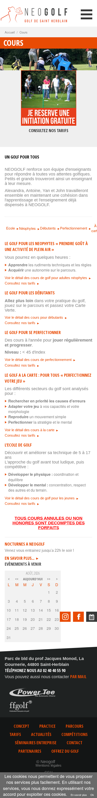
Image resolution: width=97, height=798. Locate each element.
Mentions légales (48, 765)
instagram (65, 617)
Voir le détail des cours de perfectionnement (38, 360)
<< (16, 579)
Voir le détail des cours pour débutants (34, 317)
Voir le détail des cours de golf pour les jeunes (40, 498)
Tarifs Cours (48, 114)
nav (86, 14)
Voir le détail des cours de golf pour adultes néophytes (46, 278)
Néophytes (27, 228)
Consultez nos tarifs (20, 283)
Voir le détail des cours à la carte (29, 430)
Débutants (48, 228)
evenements (91, 617)
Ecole (10, 228)
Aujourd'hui (33, 579)
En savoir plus (79, 795)
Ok (92, 795)
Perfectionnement (73, 228)
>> (48, 579)
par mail (78, 676)
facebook (78, 617)
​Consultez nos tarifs (20, 323)
